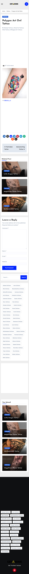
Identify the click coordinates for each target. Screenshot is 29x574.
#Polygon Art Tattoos (16, 29)
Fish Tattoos (6, 308)
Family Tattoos (17, 305)
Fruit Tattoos (16, 311)
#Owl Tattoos (6, 29)
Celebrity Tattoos (16, 295)
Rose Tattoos (6, 337)
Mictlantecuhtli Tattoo (11, 209)
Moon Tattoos (6, 328)
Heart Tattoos (6, 321)
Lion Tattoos (15, 324)
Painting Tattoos (7, 334)
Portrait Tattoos (18, 334)
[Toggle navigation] (2, 4)
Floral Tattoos (16, 308)
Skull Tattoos (6, 341)
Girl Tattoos (16, 314)
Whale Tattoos (16, 354)
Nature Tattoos (21, 331)
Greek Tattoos (6, 318)
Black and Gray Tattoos (18, 288)
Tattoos (5, 16)
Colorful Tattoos (7, 298)
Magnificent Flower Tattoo (13, 191)
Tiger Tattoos (6, 351)
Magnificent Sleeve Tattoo (13, 468)
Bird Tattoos (6, 288)
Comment (5, 228)
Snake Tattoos (16, 344)
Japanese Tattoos (17, 321)
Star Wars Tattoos (18, 347)
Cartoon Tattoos (19, 292)
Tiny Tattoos (16, 351)
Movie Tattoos (16, 328)
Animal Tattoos (7, 285)
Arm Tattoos (17, 285)
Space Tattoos (7, 347)
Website (4, 261)
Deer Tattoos (6, 301)
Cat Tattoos (6, 295)
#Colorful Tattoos (19, 28)
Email (4, 256)
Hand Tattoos (16, 318)
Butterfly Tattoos (7, 292)
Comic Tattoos (18, 298)
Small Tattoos (6, 344)
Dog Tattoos (15, 301)
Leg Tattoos (6, 324)
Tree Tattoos (6, 354)
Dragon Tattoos (7, 305)
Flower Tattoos (7, 311)
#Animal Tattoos (8, 28)
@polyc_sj (7, 100)
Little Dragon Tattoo (11, 174)
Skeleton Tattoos (17, 337)
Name (4, 251)
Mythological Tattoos (8, 331)
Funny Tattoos (6, 314)
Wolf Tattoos (6, 357)
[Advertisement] (14, 49)
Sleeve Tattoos (16, 341)
